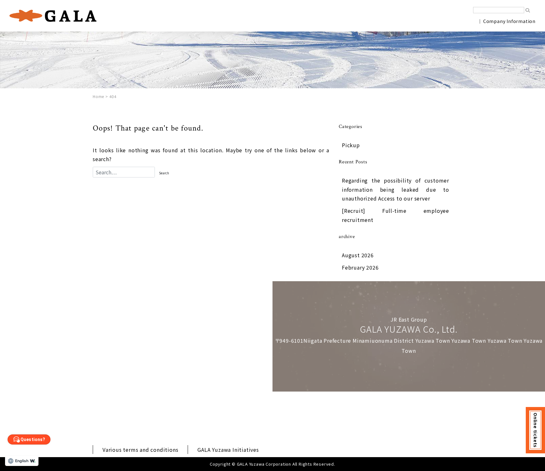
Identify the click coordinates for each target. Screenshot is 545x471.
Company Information (509, 21)
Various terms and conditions (140, 449)
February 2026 (360, 267)
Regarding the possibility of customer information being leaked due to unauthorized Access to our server (395, 189)
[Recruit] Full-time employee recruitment (395, 215)
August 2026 (358, 255)
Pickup (351, 145)
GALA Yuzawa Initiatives (228, 449)
